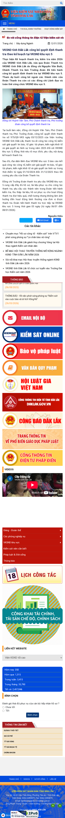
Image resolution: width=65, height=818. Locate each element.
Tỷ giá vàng (9, 741)
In (58, 220)
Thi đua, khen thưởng (30, 29)
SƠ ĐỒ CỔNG (39, 779)
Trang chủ (7, 43)
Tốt (7, 710)
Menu (12, 23)
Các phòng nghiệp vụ (14, 536)
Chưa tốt (10, 707)
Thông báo (9, 560)
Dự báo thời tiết (11, 730)
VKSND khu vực (11, 542)
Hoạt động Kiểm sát (53, 29)
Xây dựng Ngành (24, 43)
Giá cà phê (8, 736)
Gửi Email (43, 220)
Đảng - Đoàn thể (12, 530)
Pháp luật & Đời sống (14, 554)
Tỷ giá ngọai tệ (10, 747)
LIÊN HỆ (53, 779)
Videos (9, 469)
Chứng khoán (9, 753)
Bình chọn (33, 715)
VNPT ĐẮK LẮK (39, 810)
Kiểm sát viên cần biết (15, 548)
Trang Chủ (11, 29)
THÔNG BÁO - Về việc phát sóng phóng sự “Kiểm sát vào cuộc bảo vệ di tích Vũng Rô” (31, 297)
